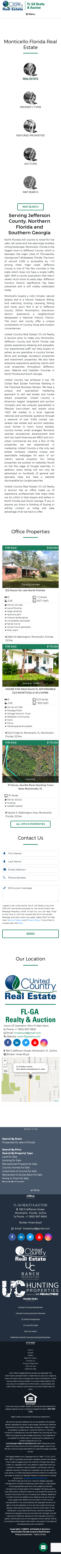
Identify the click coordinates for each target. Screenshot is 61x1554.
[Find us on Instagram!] (44, 1042)
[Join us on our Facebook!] (8, 1042)
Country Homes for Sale (16, 1166)
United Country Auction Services (30, 1313)
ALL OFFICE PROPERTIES (30, 824)
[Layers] (5, 1070)
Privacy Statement (30, 1363)
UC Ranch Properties (30, 1319)
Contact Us (30, 1360)
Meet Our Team (30, 1357)
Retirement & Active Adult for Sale (22, 1174)
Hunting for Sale (11, 1159)
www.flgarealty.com (28, 1036)
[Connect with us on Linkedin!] (17, 1042)
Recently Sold (30, 1368)
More (36, 1189)
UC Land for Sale (30, 1325)
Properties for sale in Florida (18, 1141)
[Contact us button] (43, 1547)
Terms (56, 1101)
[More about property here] (30, 593)
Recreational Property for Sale (19, 1163)
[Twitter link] (30, 1236)
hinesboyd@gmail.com (27, 1033)
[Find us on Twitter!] (26, 1042)
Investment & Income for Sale (19, 1170)
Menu (31, 14)
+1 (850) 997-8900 (36, 1215)
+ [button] (5, 1060)
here (21, 923)
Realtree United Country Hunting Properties (30, 1337)
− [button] (5, 1064)
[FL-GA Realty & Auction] (30, 1076)
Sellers (30, 1355)
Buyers (30, 1352)
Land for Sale (9, 1156)
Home (30, 1349)
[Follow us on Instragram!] (48, 1236)
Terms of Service (14, 920)
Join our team (30, 1331)
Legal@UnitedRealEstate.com (35, 1477)
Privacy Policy (33, 920)
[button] (30, 934)
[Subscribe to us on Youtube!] (35, 1042)
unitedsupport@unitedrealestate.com (23, 1443)
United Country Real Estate (30, 1307)
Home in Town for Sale (15, 1177)
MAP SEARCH (30, 206)
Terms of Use (30, 1365)
